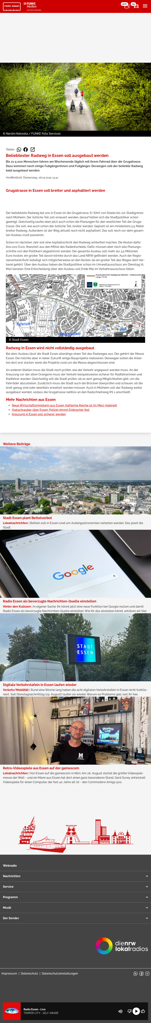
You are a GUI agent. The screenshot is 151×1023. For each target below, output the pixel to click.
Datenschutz (29, 973)
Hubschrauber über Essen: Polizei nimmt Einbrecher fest (50, 410)
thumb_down (129, 1011)
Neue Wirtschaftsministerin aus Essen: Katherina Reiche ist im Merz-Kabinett (64, 405)
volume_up (120, 1011)
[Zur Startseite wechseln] (12, 6)
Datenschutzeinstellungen (60, 973)
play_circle (136, 1011)
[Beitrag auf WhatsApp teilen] (19, 149)
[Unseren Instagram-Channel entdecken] (147, 973)
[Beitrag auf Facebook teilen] (25, 149)
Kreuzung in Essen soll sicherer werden (39, 414)
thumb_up (143, 1011)
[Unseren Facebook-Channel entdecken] (141, 973)
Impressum (9, 973)
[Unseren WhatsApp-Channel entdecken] (135, 973)
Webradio (10, 865)
